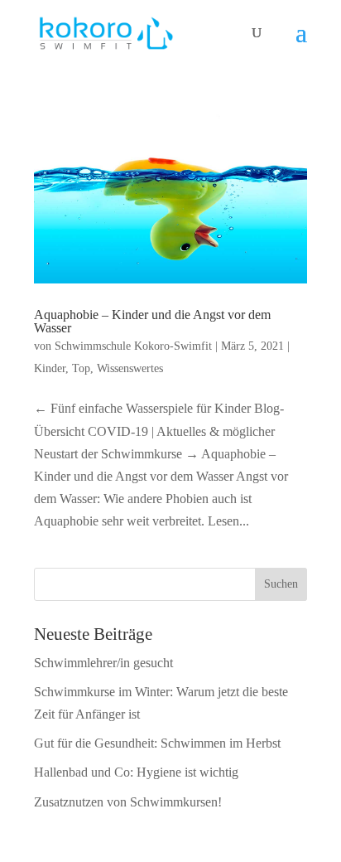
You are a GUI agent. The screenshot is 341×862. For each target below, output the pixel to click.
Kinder (49, 368)
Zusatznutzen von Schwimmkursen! (128, 802)
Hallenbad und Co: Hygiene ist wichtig (136, 772)
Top (81, 368)
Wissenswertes (130, 368)
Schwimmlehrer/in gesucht (103, 663)
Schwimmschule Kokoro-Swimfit (133, 346)
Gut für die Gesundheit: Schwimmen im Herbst (157, 743)
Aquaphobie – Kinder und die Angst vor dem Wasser (152, 321)
